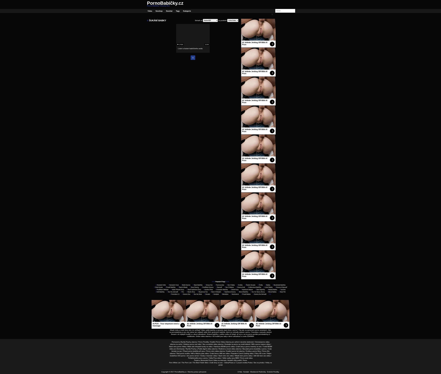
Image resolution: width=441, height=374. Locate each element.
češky (260, 285)
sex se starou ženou (257, 292)
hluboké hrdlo (161, 285)
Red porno (180, 353)
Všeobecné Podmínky (258, 372)
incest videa (231, 349)
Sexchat (169, 11)
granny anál (240, 287)
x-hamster (209, 356)
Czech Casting (243, 353)
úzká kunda (158, 287)
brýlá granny (185, 285)
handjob (215, 294)
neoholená (235, 294)
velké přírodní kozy (177, 289)
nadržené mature (247, 289)
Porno (245, 360)
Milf (221, 353)
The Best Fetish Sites (200, 363)
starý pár (282, 292)
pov (182, 292)
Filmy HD (258, 353)
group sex (209, 285)
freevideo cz (175, 294)
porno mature (261, 344)
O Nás (240, 372)
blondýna (224, 294)
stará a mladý (182, 287)
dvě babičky (159, 292)
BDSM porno (225, 346)
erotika (240, 285)
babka (267, 285)
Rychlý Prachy (186, 342)
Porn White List (174, 363)
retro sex (226, 356)
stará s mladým (215, 292)
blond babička (243, 292)
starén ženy (190, 292)
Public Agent (202, 349)
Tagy (178, 11)
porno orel (193, 344)
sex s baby (230, 285)
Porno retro (210, 351)
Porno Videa (212, 360)
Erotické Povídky (273, 372)
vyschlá (282, 289)
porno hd (235, 351)
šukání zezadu (250, 285)
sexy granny (194, 287)
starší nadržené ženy (193, 289)
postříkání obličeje (162, 289)
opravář (219, 287)
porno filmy (257, 351)
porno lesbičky (193, 351)
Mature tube (199, 353)
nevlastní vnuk (173, 285)
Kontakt (246, 372)
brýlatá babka (272, 289)
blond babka (271, 292)
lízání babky (268, 287)
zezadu (207, 294)
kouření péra (208, 289)
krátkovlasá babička (254, 287)
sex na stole (197, 294)
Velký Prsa (213, 358)
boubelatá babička (279, 285)
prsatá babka (246, 294)
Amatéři (230, 360)
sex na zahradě (172, 292)
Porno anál (244, 358)
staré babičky (260, 289)
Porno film (266, 351)
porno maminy (251, 346)
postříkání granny (207, 287)
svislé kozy (234, 289)
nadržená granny (229, 292)
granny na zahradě (259, 294)
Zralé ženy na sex (216, 363)
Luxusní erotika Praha (244, 363)
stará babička (197, 285)
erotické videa (212, 344)
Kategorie (187, 11)
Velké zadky (226, 358)
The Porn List (186, 363)
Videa (150, 11)
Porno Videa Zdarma (223, 342)
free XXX (177, 356)
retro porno (177, 346)
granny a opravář (281, 287)
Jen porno (190, 356)
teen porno (244, 356)
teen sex (263, 356)
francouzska (219, 285)
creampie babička (221, 289)
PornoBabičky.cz (165, 4)
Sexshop (159, 11)
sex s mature (229, 287)
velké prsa (198, 358)
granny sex (186, 294)
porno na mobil (239, 344)
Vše (270, 294)
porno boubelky (255, 349)
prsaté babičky (170, 287)
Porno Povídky (203, 342)
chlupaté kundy (200, 346)
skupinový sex (202, 292)
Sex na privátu (259, 363)
